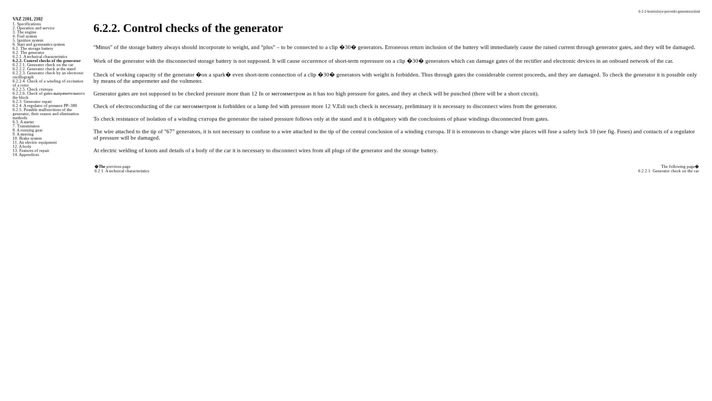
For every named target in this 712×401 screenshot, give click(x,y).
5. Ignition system (28, 40)
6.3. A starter (23, 122)
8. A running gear (28, 130)
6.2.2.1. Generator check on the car (43, 65)
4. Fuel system (25, 36)
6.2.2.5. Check (33, 89)
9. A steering (23, 134)
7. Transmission (26, 126)
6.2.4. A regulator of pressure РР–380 (45, 106)
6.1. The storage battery (33, 48)
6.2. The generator (28, 52)
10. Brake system (27, 138)
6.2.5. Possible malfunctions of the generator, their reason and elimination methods (46, 114)
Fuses (623, 131)
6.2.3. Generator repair (32, 102)
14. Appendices (26, 155)
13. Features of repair (31, 151)
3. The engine (24, 32)
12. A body (22, 146)
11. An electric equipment (35, 142)
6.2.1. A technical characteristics (40, 57)
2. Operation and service (34, 28)
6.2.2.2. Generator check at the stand (44, 69)
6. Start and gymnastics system (39, 44)
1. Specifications (27, 24)
